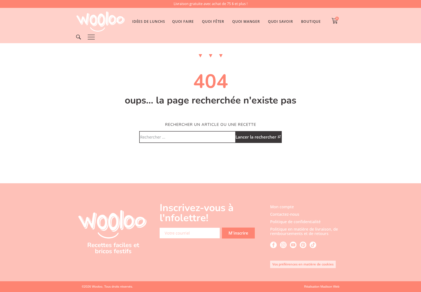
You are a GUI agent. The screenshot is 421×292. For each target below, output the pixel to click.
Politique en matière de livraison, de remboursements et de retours (304, 231)
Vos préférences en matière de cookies (303, 264)
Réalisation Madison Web (321, 286)
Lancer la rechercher (256, 137)
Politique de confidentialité (295, 221)
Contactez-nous (284, 214)
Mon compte (282, 206)
